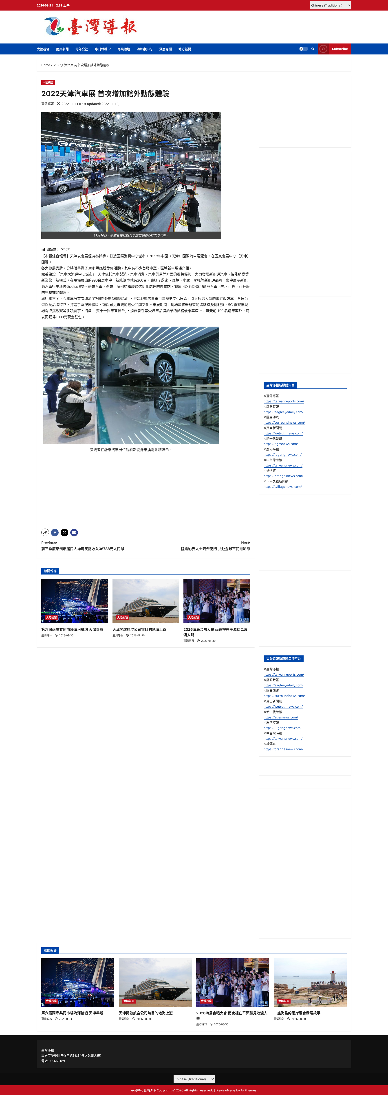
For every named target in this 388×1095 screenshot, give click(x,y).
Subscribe (340, 49)
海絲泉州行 (144, 49)
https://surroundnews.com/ (284, 422)
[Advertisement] (145, 493)
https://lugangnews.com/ (283, 454)
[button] (312, 49)
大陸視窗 (43, 49)
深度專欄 (165, 49)
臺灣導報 (47, 104)
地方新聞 (185, 49)
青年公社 (81, 49)
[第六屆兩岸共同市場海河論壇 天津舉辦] (74, 601)
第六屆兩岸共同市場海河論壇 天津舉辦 (72, 629)
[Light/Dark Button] (303, 49)
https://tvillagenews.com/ (283, 486)
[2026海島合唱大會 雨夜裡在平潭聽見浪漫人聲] (216, 601)
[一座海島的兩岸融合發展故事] (310, 982)
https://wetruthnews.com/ (283, 433)
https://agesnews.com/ (281, 444)
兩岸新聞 (62, 49)
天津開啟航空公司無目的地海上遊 (139, 629)
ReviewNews (225, 1090)
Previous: (82, 545)
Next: (215, 545)
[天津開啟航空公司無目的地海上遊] (145, 601)
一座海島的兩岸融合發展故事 (297, 1013)
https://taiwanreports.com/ (284, 401)
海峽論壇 (123, 49)
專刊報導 (101, 49)
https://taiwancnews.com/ (283, 465)
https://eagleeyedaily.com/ (283, 412)
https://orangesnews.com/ (283, 476)
